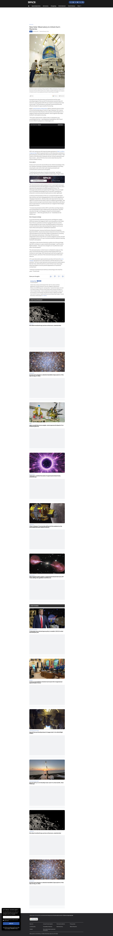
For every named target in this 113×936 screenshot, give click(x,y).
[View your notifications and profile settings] (77, 2)
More (79, 6)
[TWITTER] (39, 281)
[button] (81, 2)
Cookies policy (33, 926)
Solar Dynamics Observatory (40, 108)
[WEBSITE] (40, 281)
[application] (47, 136)
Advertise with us (59, 926)
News (31, 31)
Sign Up (11, 923)
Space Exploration (36, 6)
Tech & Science (71, 6)
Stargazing (53, 6)
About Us (31, 923)
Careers (31, 929)
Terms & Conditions (7, 928)
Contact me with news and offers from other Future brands (11, 920)
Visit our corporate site (68, 915)
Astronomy (45, 6)
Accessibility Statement (47, 926)
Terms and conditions (60, 923)
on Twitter (44, 295)
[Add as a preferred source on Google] (34, 919)
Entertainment (62, 6)
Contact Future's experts (48, 923)
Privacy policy (72, 923)
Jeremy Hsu (36, 31)
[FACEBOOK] (37, 281)
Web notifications (73, 926)
